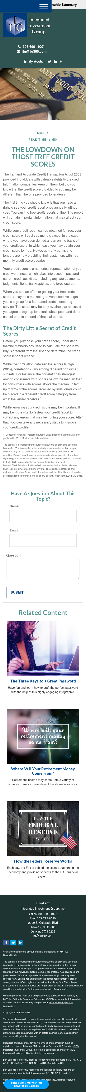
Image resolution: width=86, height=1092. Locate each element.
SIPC (76, 1046)
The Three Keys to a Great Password (43, 681)
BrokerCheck (10, 954)
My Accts (35, 61)
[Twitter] (49, 61)
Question (13, 555)
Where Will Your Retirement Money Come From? (43, 771)
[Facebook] (61, 61)
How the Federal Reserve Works (43, 861)
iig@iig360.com (34, 51)
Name (14, 506)
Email (13, 530)
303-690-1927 (33, 46)
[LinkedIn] (55, 61)
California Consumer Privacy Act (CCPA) (33, 999)
